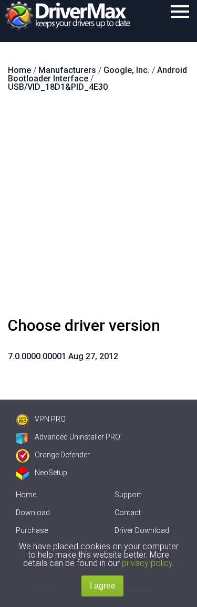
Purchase (32, 530)
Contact (128, 512)
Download (33, 512)
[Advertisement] (98, 208)
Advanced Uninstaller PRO (77, 437)
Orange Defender (62, 454)
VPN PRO (50, 419)
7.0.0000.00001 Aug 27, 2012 (63, 356)
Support (128, 494)
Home (26, 494)
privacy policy (147, 563)
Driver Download (142, 530)
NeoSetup (51, 472)
